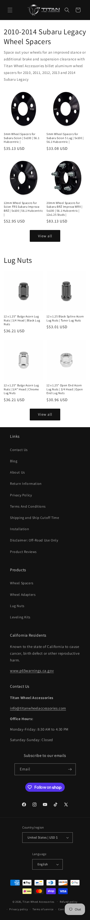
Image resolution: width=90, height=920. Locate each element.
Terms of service (43, 909)
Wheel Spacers (22, 583)
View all (45, 236)
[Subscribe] (70, 769)
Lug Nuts (17, 606)
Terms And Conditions (28, 506)
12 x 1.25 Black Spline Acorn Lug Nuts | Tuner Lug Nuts (65, 318)
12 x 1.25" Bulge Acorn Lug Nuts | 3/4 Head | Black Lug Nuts (22, 320)
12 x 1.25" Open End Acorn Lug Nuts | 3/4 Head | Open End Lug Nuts (64, 389)
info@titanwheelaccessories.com (38, 708)
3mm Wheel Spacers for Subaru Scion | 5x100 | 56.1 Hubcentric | (21, 138)
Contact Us (19, 449)
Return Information (26, 483)
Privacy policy (18, 909)
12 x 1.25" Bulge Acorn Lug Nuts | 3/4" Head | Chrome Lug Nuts (21, 389)
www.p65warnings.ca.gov (32, 670)
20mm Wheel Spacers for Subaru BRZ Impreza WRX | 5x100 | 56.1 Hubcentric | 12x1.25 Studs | (64, 208)
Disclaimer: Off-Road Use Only (34, 540)
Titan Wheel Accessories (38, 901)
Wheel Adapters (23, 594)
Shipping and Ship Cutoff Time (34, 517)
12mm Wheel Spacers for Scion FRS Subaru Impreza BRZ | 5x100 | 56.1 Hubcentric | (23, 208)
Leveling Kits (20, 617)
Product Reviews (23, 551)
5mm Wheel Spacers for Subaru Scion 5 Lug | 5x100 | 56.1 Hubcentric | (65, 138)
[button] (10, 10)
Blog (13, 461)
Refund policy (69, 901)
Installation (19, 529)
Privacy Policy (21, 495)
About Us (17, 472)
